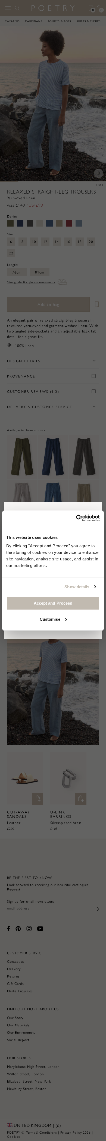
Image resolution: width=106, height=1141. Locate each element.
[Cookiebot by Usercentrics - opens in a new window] (76, 518)
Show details (76, 586)
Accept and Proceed (53, 603)
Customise (50, 619)
